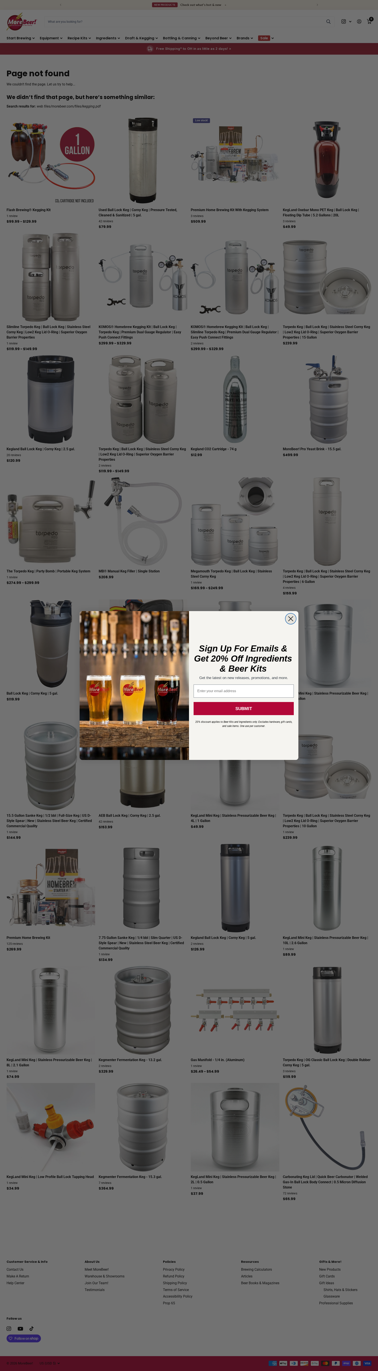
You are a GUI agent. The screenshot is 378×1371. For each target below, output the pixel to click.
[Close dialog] (290, 618)
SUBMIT (243, 708)
